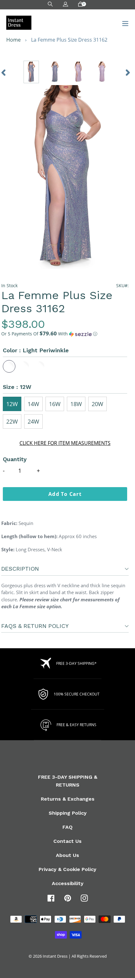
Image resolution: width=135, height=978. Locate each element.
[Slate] (40, 366)
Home (13, 39)
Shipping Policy (68, 813)
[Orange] (24, 366)
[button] (65, 334)
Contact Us (67, 841)
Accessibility (68, 883)
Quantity (15, 459)
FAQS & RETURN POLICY (35, 626)
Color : (36, 350)
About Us (67, 855)
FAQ (67, 827)
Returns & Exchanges (67, 799)
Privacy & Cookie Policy (67, 869)
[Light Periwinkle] (9, 366)
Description (20, 568)
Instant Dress (55, 956)
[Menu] (123, 23)
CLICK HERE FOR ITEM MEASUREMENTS (65, 443)
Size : (17, 387)
